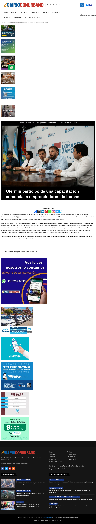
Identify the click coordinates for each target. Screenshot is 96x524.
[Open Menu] (90, 5)
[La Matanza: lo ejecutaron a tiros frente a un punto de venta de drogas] (8, 494)
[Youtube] (10, 468)
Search (82, 5)
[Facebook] (35, 211)
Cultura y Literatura (33, 17)
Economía (18, 17)
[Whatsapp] (49, 211)
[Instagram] (53, 211)
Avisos (60, 520)
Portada (3, 22)
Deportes (7, 17)
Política (14, 12)
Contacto (53, 520)
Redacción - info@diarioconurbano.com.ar (43, 123)
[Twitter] (6, 468)
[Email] (87, 5)
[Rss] (13, 468)
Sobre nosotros (44, 520)
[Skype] (60, 211)
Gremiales (56, 12)
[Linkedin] (42, 211)
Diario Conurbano (47, 517)
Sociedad (24, 12)
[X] (38, 211)
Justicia (46, 12)
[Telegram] (57, 211)
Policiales (35, 12)
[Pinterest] (46, 211)
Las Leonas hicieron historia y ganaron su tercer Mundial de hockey (71, 499)
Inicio (6, 12)
